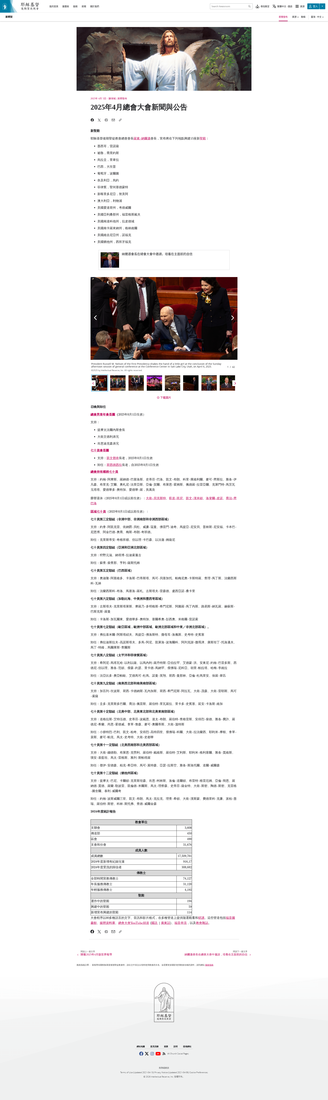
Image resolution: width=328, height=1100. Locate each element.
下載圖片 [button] (165, 397)
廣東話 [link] (165, 923)
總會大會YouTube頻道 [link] (133, 923)
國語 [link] (154, 923)
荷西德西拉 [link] (114, 465)
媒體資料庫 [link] (107, 923)
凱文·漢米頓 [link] (194, 498)
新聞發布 (283, 16)
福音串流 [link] (180, 923)
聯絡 (303, 16)
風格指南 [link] (209, 965)
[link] (164, 260)
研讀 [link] (201, 918)
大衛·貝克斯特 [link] (156, 498)
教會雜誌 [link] (202, 923)
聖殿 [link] (203, 138)
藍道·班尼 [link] (176, 498)
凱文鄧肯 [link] (113, 458)
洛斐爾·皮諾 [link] (214, 498)
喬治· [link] (230, 498)
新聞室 (9, 17)
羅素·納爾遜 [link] (142, 138)
